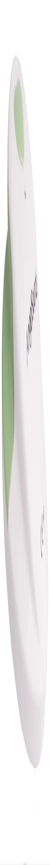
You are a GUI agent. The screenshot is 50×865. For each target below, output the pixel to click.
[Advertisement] (25, 201)
